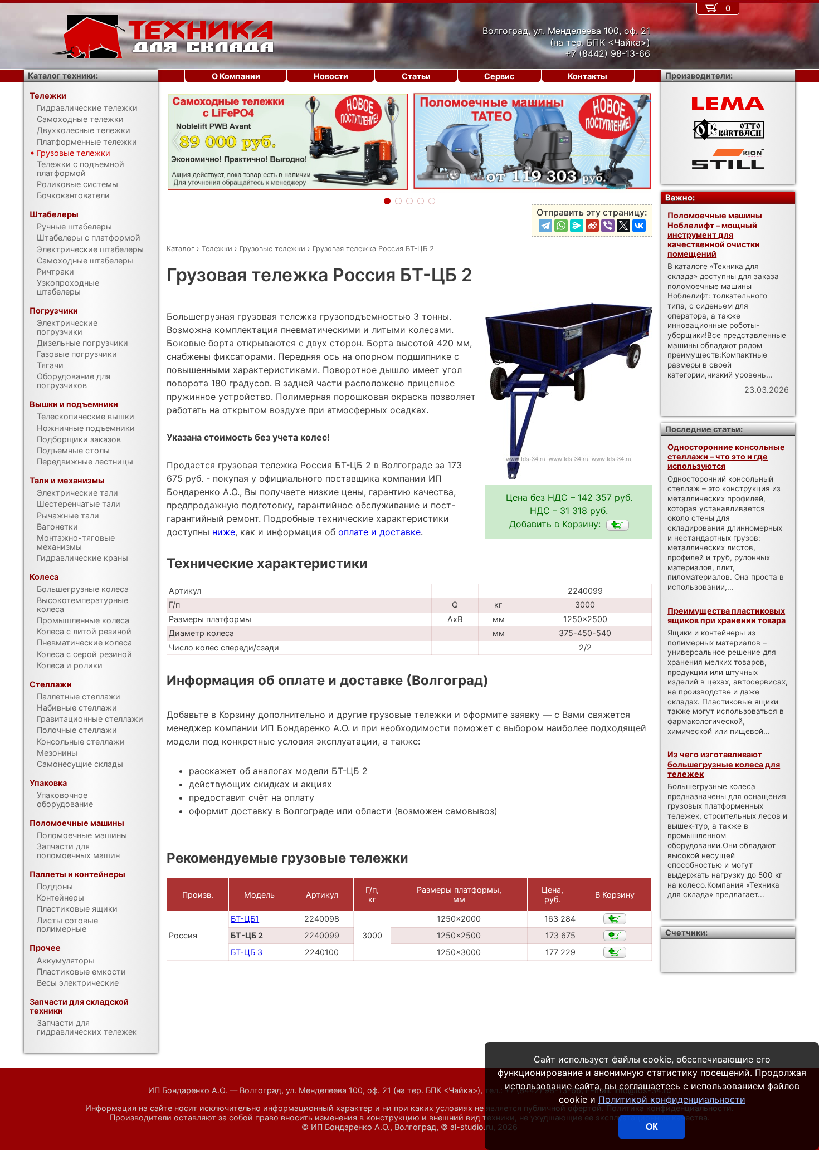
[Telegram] (545, 225)
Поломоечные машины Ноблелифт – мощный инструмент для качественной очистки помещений (714, 234)
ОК (652, 1127)
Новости (331, 76)
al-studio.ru (471, 1127)
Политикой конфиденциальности (671, 1099)
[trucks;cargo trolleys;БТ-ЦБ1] (614, 918)
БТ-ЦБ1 (245, 918)
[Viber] (608, 225)
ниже (223, 531)
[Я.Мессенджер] (576, 225)
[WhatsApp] (561, 225)
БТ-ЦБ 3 (246, 952)
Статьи (416, 76)
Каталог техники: (63, 75)
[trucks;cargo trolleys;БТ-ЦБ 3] (614, 952)
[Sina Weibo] (592, 225)
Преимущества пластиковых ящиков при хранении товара (726, 615)
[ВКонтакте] (639, 225)
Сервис (499, 76)
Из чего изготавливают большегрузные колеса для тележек (723, 764)
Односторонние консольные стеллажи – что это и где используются (726, 456)
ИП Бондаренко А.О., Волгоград (373, 1127)
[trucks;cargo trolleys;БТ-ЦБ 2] (617, 525)
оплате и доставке (379, 531)
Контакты (587, 76)
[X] (623, 225)
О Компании (236, 76)
